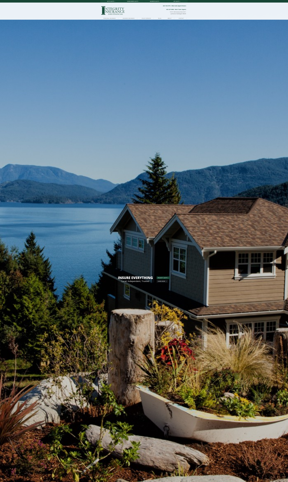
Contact (183, 18)
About (171, 18)
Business (130, 18)
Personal (111, 18)
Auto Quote (110, 1)
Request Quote (163, 277)
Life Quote (176, 1)
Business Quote (154, 1)
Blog (159, 18)
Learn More (163, 281)
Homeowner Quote (132, 1)
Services (148, 18)
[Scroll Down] (144, 478)
